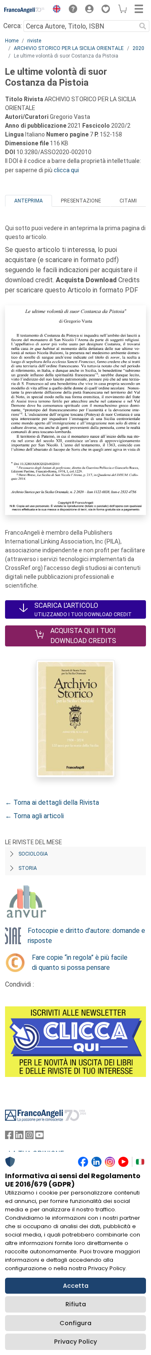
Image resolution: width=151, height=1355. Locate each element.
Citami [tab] (128, 201)
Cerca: (12, 26)
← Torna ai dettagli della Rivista (52, 802)
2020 (138, 48)
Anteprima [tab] (28, 201)
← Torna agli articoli (34, 816)
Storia (27, 868)
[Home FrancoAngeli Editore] (24, 10)
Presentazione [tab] (81, 201)
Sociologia (33, 854)
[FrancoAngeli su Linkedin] (19, 1137)
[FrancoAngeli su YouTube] (39, 1137)
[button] (54, 10)
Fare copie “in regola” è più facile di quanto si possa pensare (80, 962)
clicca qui (66, 170)
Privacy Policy (75, 1341)
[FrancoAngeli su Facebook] (9, 1137)
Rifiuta (75, 1304)
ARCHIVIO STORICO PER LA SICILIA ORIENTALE (69, 48)
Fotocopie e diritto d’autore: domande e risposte (86, 936)
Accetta (76, 1285)
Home (11, 41)
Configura (75, 1323)
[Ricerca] (142, 26)
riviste (34, 41)
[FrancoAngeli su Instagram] (29, 1137)
